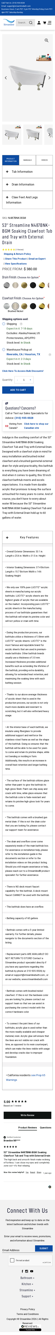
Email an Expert (37, 258)
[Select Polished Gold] (42, 285)
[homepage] (8, 22)
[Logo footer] (30, 1328)
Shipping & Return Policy (17, 254)
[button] (49, 78)
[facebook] (22, 1271)
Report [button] (32, 1172)
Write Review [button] (27, 1115)
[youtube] (31, 1271)
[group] (27, 1102)
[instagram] (26, 1271)
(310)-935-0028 (24, 417)
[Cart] (44, 22)
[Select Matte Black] (33, 285)
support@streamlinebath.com (19, 6)
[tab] (27, 1128)
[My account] (39, 22)
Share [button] (39, 1172)
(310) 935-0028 (18, 3)
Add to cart (18, 390)
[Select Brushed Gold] (24, 285)
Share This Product (16, 258)
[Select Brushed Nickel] (15, 285)
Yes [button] (27, 1172)
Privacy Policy (27, 1309)
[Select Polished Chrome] (7, 285)
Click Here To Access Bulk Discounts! (22, 371)
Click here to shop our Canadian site (36, 425)
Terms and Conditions (27, 1314)
